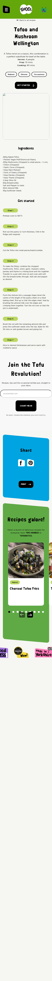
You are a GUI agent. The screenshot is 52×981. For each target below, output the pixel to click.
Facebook (21, 462)
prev (22, 614)
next (30, 614)
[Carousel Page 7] (34, 612)
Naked (11, 74)
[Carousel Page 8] (39, 612)
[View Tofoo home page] (26, 9)
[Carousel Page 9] (43, 612)
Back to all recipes (27, 20)
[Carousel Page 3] (17, 612)
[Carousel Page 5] (26, 612)
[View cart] (45, 9)
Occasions (39, 74)
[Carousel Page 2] (13, 612)
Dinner (24, 74)
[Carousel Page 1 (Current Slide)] (9, 612)
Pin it (30, 462)
